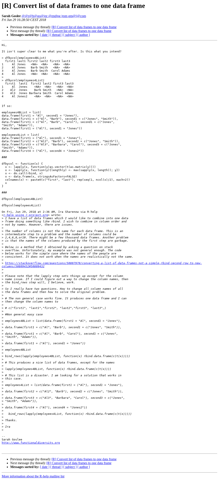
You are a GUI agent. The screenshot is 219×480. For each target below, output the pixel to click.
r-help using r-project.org (25, 215)
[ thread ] (56, 35)
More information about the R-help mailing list (33, 476)
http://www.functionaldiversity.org (31, 442)
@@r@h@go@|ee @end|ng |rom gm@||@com (54, 16)
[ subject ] (70, 35)
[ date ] (44, 35)
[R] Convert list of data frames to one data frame (84, 27)
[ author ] (83, 35)
